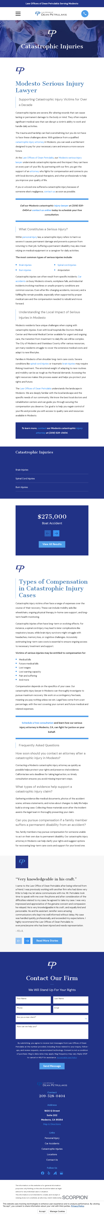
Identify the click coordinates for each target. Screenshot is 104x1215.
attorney (34, 171)
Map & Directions (52, 1124)
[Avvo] (55, 1173)
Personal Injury (52, 1138)
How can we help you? (27, 1026)
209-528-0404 (52, 1096)
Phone (19, 1008)
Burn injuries (25, 270)
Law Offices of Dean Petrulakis (38, 157)
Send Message (52, 1066)
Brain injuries (25, 264)
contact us (49, 191)
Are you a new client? (26, 1017)
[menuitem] (52, 469)
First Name (21, 998)
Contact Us (52, 1159)
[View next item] (56, 533)
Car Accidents (52, 1143)
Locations (52, 1154)
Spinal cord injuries (67, 264)
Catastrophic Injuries (52, 1148)
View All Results (52, 544)
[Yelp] (48, 1173)
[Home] (51, 13)
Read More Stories (47, 940)
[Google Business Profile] (61, 1173)
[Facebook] (42, 1173)
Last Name (59, 998)
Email (56, 1008)
